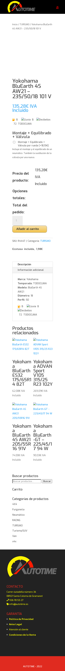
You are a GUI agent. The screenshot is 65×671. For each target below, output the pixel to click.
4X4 (14, 504)
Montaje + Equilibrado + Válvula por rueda (33, 143)
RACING (16, 520)
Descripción (24, 264)
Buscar (47, 481)
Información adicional (31, 270)
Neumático (18, 515)
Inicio (15, 24)
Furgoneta (18, 509)
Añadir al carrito (27, 229)
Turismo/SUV (19, 530)
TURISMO (24, 24)
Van (14, 536)
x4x (14, 541)
